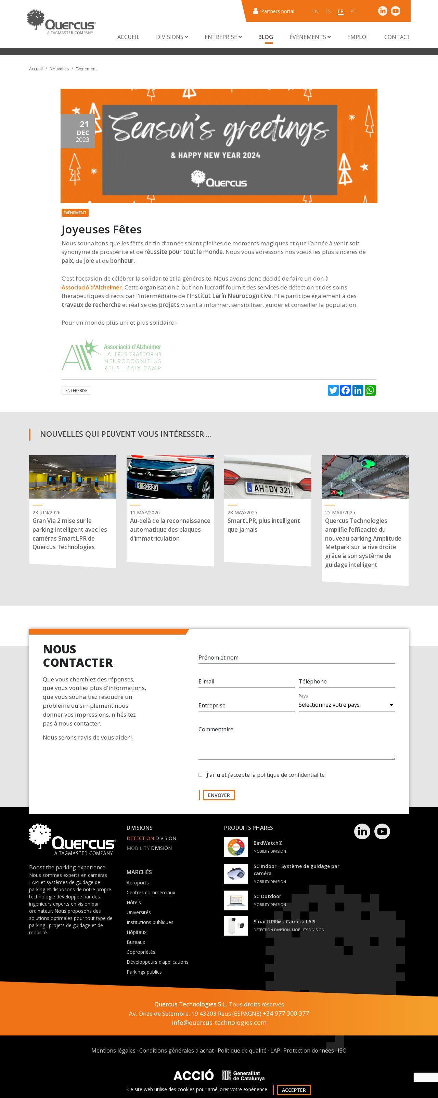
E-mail (206, 681)
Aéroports (138, 882)
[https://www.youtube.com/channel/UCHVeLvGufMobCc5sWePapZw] (395, 10)
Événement (86, 69)
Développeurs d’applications (158, 962)
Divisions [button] (170, 37)
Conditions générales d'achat (176, 1050)
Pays (303, 696)
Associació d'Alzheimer (92, 287)
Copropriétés (141, 952)
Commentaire (215, 729)
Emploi (357, 37)
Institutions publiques (150, 922)
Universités (139, 912)
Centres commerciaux (151, 892)
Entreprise (212, 705)
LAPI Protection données (302, 1050)
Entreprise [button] (222, 37)
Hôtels (134, 902)
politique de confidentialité (291, 774)
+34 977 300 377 (286, 1013)
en (315, 11)
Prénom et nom (218, 657)
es (328, 11)
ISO (342, 1050)
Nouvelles (59, 69)
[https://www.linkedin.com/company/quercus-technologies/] (383, 10)
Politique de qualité (242, 1050)
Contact (397, 37)
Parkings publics (144, 971)
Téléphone (313, 681)
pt (353, 11)
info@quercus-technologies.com (219, 1022)
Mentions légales (113, 1050)
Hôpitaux (136, 932)
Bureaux (136, 942)
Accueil (128, 37)
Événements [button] (308, 37)
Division (151, 838)
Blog (265, 37)
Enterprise (76, 390)
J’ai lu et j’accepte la (266, 774)
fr (341, 11)
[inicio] (61, 22)
